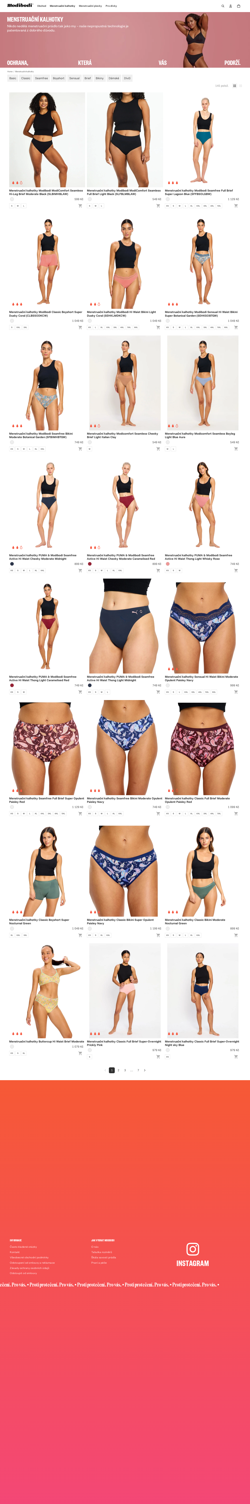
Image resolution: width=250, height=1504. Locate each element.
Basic (12, 78)
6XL (136, 327)
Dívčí (127, 78)
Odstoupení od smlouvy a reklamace (32, 1263)
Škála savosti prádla (103, 1258)
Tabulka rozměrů (101, 1252)
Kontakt (15, 1252)
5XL (219, 206)
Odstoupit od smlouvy (23, 1273)
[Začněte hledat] (223, 6)
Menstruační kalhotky (24, 72)
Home (10, 72)
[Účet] (231, 6)
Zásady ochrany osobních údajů (29, 1268)
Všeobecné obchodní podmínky (29, 1258)
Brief (88, 78)
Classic (25, 78)
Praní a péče (99, 1263)
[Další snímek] (79, 140)
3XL (205, 206)
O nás (95, 1247)
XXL (198, 206)
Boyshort (58, 78)
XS (167, 206)
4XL (212, 206)
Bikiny (100, 78)
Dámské (114, 78)
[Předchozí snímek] (14, 140)
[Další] (144, 1070)
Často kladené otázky (23, 1247)
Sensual (74, 78)
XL (191, 206)
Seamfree (41, 78)
